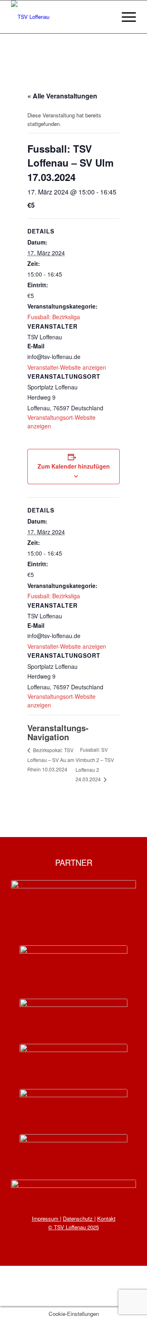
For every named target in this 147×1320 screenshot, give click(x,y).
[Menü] (125, 16)
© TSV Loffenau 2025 (73, 1227)
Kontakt (106, 1218)
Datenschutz (78, 1218)
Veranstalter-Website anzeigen (66, 367)
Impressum (46, 1218)
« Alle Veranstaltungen (62, 96)
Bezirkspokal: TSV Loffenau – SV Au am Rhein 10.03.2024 (50, 759)
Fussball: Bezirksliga (53, 317)
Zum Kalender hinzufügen (74, 466)
